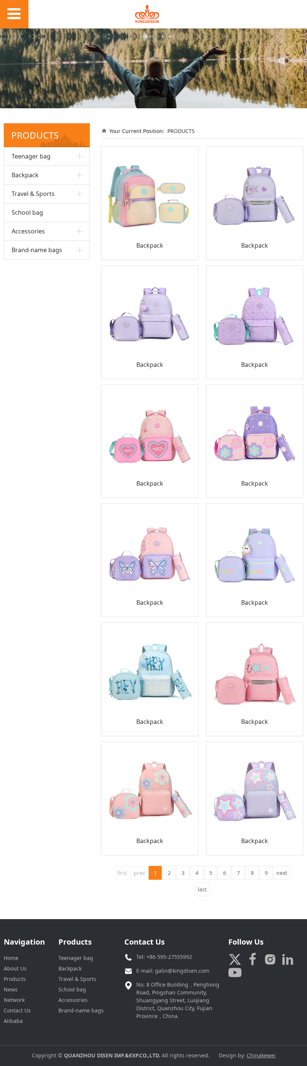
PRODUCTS (181, 131)
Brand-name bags (37, 250)
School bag (27, 212)
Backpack (25, 175)
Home (11, 957)
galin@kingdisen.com (182, 970)
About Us (15, 968)
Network (14, 999)
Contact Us (17, 1010)
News (11, 989)
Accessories (28, 231)
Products (15, 978)
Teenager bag (31, 156)
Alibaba (13, 1020)
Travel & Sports (33, 194)
